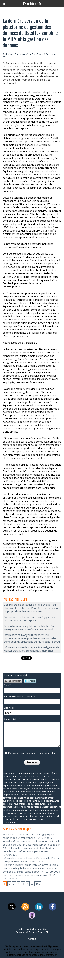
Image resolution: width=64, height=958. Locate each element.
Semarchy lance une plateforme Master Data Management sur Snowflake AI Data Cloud (30, 627)
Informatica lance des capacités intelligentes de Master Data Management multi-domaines (31, 648)
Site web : (9, 707)
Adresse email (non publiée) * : (20, 696)
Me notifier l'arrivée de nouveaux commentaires (33, 752)
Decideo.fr (32, 3)
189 (38, 883)
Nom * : (8, 685)
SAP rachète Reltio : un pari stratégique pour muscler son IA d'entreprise (30, 618)
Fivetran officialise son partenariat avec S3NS (29, 875)
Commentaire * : (12, 719)
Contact (32, 938)
